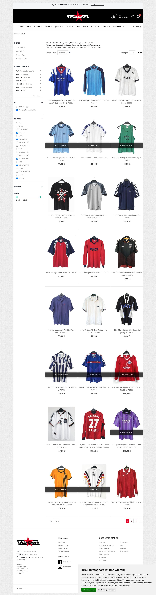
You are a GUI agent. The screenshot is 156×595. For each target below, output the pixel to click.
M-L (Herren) (24, 158)
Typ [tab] (15, 102)
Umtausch (102, 560)
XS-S (22, 133)
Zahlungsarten (104, 554)
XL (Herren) (24, 171)
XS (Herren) (24, 129)
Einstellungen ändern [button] (106, 590)
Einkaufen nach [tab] (21, 66)
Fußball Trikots (21, 59)
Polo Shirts (20, 51)
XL (21, 168)
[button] (132, 16)
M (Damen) (24, 152)
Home (16, 33)
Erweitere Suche (63, 551)
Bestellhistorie (63, 545)
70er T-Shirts (20, 47)
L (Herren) (24, 165)
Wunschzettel (62, 548)
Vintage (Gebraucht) (27, 110)
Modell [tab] (17, 187)
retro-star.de (66, 562)
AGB (121, 545)
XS (21, 126)
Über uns (102, 542)
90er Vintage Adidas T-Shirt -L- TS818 (61, 272)
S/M (21, 178)
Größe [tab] (17, 119)
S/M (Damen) (25, 146)
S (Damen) (24, 139)
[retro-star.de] (78, 16)
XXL (22, 175)
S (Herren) (24, 142)
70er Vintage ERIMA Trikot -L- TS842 (94, 272)
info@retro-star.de (97, 5)
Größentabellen (104, 548)
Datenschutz (124, 551)
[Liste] (141, 52)
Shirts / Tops (20, 55)
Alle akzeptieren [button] (89, 590)
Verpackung (103, 557)
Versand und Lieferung (107, 551)
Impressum (124, 542)
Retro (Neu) (24, 107)
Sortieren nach (51, 53)
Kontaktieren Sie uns (106, 545)
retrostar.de (66, 567)
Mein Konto (62, 542)
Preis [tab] (16, 193)
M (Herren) (24, 155)
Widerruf (123, 548)
